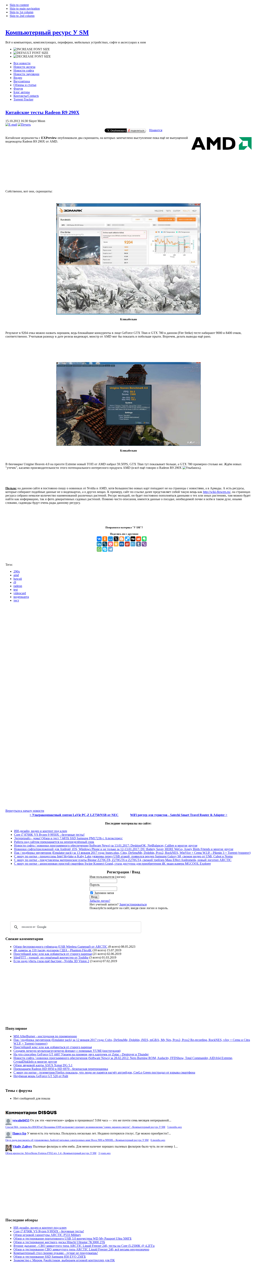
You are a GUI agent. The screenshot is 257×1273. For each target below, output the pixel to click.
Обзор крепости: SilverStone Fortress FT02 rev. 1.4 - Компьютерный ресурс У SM (50, 1153)
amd (16, 575)
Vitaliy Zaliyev (22, 1146)
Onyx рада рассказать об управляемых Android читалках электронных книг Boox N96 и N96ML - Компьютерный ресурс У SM (77, 1140)
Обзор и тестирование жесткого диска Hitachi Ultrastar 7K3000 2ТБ (59, 1242)
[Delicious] (127, 538)
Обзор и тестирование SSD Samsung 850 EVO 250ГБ (49, 1256)
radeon (17, 586)
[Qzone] (116, 544)
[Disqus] (128, 656)
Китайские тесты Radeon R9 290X (42, 112)
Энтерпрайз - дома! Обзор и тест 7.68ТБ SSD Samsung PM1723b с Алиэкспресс (68, 838)
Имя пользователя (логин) (107, 877)
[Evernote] (144, 538)
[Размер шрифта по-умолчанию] (30, 53)
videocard (19, 593)
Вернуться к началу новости (24, 810)
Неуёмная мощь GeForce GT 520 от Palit (40, 1076)
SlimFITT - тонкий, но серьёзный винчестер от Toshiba (50, 957)
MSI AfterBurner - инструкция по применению (45, 1036)
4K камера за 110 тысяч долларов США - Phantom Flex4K (52, 950)
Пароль (95, 884)
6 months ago (158, 1140)
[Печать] (24, 124)
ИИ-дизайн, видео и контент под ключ (40, 831)
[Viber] (144, 544)
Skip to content (19, 5)
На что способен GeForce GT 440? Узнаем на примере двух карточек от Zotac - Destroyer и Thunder (81, 1054)
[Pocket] (110, 544)
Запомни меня (104, 893)
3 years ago (104, 1153)
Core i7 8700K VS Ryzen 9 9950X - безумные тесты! (49, 834)
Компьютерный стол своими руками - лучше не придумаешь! (55, 1253)
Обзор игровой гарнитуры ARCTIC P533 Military (47, 1235)
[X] (116, 538)
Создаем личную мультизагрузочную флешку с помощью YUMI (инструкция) (66, 1050)
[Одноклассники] (104, 538)
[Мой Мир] (110, 538)
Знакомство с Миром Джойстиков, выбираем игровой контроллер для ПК (64, 1260)
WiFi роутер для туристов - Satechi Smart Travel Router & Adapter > (178, 815)
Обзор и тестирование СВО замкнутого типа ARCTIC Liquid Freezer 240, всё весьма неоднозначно (81, 1249)
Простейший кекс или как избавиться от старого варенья (52, 954)
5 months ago (174, 1127)
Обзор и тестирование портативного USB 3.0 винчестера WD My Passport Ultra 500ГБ (72, 1238)
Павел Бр (19, 1133)
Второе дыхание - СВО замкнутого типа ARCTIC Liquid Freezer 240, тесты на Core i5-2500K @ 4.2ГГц (84, 1245)
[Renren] (121, 544)
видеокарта (21, 597)
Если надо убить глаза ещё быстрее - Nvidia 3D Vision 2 (51, 961)
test (15, 589)
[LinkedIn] (99, 544)
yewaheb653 (20, 1120)
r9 (14, 582)
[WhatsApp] (99, 549)
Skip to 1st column (21, 12)
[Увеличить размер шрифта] (31, 49)
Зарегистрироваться (133, 904)
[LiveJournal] (104, 544)
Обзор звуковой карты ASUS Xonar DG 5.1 (42, 1065)
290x (16, 571)
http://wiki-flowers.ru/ (216, 492)
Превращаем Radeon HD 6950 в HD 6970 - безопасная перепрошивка (60, 1069)
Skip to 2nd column (22, 15)
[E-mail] (11, 124)
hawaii (17, 578)
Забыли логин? (100, 900)
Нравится (155, 130)
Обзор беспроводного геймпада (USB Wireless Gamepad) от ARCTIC (60, 946)
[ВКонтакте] (99, 538)
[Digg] (133, 538)
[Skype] (104, 549)
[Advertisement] (128, 170)
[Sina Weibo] (127, 544)
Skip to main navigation (25, 8)
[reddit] (138, 538)
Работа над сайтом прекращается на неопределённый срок (54, 842)
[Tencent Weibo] (133, 544)
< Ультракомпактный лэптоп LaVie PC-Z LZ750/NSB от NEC (74, 815)
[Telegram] (110, 549)
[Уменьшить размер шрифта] (32, 56)
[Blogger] (121, 538)
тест (16, 600)
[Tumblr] (138, 544)
